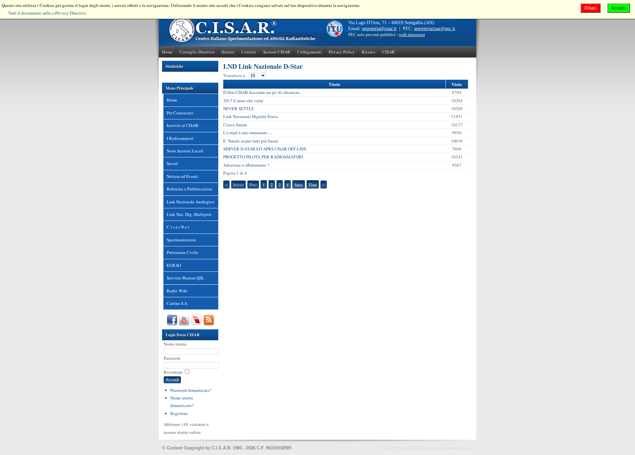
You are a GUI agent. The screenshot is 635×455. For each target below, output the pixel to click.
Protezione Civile (182, 252)
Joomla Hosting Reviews (454, 447)
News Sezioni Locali (185, 151)
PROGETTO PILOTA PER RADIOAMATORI (263, 157)
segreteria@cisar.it (379, 28)
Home (167, 52)
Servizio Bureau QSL (185, 278)
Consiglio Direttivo (197, 52)
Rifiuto (590, 8)
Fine (313, 184)
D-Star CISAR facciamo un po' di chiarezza (261, 92)
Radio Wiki (177, 291)
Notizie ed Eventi (182, 176)
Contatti (248, 52)
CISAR (388, 52)
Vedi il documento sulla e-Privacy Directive (47, 13)
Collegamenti (309, 52)
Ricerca (368, 52)
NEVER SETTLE (238, 108)
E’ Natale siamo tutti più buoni (250, 141)
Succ (298, 184)
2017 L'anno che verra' (243, 100)
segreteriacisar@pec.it (434, 28)
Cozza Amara (235, 125)
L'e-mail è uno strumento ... (247, 133)
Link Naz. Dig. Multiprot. (189, 214)
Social (172, 163)
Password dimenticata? (190, 390)
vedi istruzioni (412, 34)
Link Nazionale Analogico (190, 202)
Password (172, 358)
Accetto (618, 8)
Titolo (334, 84)
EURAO (174, 265)
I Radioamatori (180, 138)
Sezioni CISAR (276, 52)
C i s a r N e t (178, 227)
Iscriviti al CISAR (182, 125)
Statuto (228, 52)
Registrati (179, 413)
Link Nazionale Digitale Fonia (250, 116)
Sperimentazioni (181, 240)
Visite (456, 84)
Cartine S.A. (177, 303)
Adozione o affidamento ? (246, 165)
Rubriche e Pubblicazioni (189, 189)
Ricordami (173, 372)
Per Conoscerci (180, 113)
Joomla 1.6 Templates (398, 447)
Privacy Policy (342, 52)
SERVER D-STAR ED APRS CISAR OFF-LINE (265, 149)
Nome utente (175, 344)
